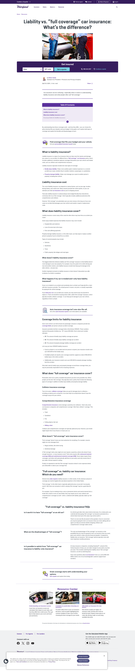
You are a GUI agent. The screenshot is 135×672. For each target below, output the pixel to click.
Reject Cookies (83, 660)
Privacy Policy (51, 661)
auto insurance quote (62, 311)
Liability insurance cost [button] (50, 112)
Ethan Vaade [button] (52, 77)
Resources (24, 14)
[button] (38, 7)
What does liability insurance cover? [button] (54, 115)
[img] (67, 122)
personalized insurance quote (63, 144)
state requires (54, 479)
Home (18, 14)
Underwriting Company (111, 660)
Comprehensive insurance (50, 405)
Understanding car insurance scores (40, 606)
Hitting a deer (49, 425)
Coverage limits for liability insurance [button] (54, 118)
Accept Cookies (83, 656)
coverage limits (46, 325)
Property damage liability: (52, 174)
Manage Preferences (83, 665)
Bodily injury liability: (51, 169)
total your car (49, 292)
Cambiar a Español (22, 2)
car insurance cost (58, 190)
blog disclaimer (86, 623)
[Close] (104, 656)
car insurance (90, 554)
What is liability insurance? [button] (51, 109)
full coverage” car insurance (77, 158)
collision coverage (57, 391)
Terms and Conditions (21, 661)
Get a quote (61, 69)
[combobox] (23, 69)
